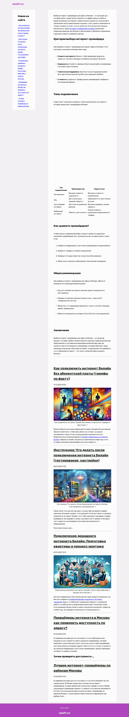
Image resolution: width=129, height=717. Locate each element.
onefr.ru (18, 4)
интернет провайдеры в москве (82, 29)
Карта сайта (64, 708)
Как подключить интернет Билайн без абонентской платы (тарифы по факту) (24, 31)
